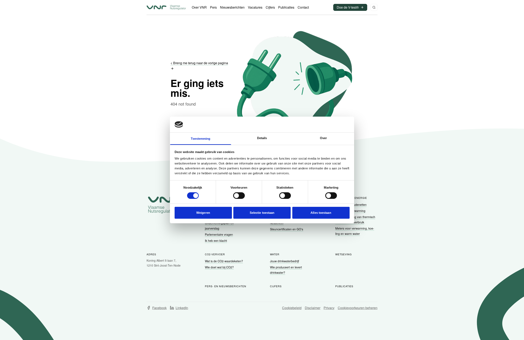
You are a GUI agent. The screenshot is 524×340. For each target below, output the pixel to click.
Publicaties (344, 286)
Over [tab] (323, 138)
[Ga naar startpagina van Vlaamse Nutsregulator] (166, 7)
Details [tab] (262, 138)
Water (274, 254)
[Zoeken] (373, 7)
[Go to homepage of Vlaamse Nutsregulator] (164, 205)
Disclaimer (312, 307)
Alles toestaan (321, 212)
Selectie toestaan (262, 212)
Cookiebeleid (292, 307)
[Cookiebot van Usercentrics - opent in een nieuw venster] (332, 124)
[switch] (239, 195)
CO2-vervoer (215, 254)
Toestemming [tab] (200, 138)
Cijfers (276, 286)
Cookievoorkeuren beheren (357, 307)
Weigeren (203, 212)
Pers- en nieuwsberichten (225, 286)
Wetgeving (343, 254)
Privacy (329, 307)
